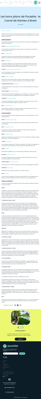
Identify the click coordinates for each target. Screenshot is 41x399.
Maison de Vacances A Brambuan (13, 69)
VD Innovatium (24, 397)
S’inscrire (22, 353)
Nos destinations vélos (11, 2)
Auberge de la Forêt (9, 127)
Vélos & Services (5, 364)
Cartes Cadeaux (31, 2)
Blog (27, 1)
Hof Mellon (16, 83)
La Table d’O (9, 141)
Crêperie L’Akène (9, 134)
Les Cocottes (10, 167)
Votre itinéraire (16, 2)
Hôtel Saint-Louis (9, 105)
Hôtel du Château (10, 76)
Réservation (5, 360)
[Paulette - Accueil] (2, 2)
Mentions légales (5, 375)
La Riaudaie (8, 60)
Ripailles (7, 173)
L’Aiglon (7, 148)
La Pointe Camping (11, 98)
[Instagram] (6, 357)
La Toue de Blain (8, 53)
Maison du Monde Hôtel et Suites (13, 46)
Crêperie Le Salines (14, 161)
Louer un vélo (36, 2)
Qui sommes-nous (24, 2)
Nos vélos (20, 2)
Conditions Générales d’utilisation (8, 373)
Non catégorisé (7, 30)
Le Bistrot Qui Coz (11, 154)
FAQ (3, 362)
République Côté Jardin (11, 119)
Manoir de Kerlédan (14, 91)
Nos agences (6, 2)
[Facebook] (4, 357)
